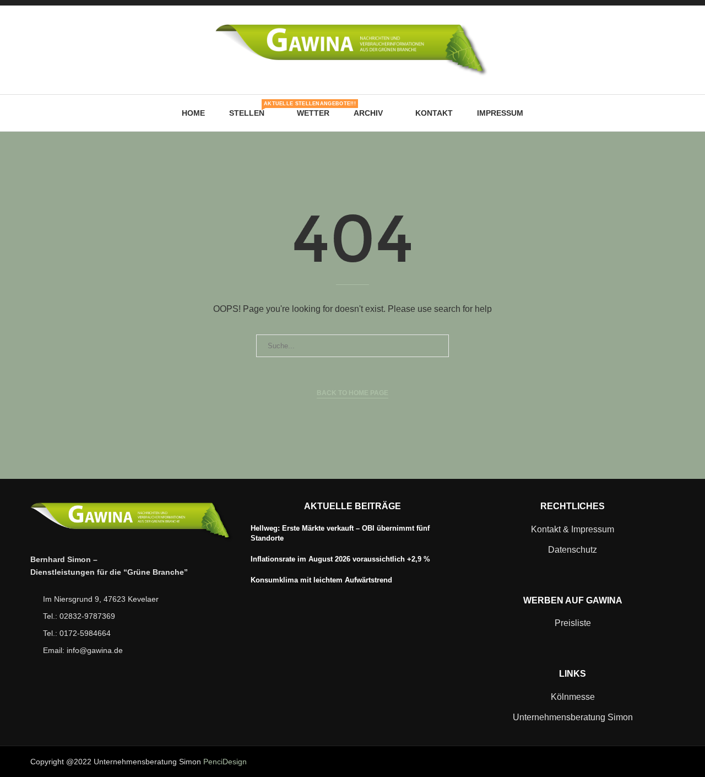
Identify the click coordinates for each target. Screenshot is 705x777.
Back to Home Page (352, 393)
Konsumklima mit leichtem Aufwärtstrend (321, 580)
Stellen (251, 109)
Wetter (313, 113)
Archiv (368, 113)
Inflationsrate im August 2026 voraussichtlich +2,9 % (340, 559)
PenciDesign (225, 761)
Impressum (500, 113)
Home (193, 113)
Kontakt (434, 113)
